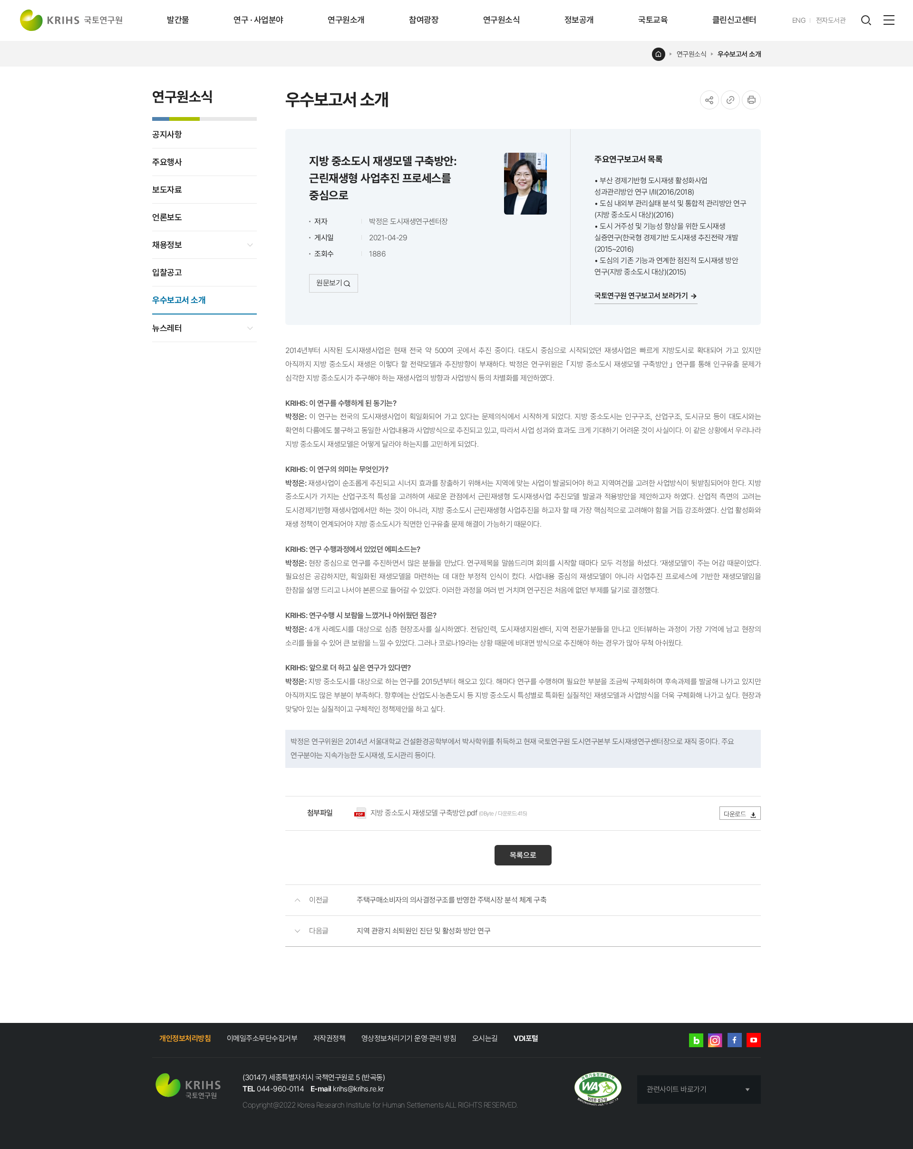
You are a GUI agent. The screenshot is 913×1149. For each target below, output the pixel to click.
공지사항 (167, 134)
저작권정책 (329, 1038)
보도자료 (167, 190)
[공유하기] (709, 99)
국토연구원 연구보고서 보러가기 (641, 295)
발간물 (178, 20)
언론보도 (167, 217)
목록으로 (523, 855)
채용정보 (167, 245)
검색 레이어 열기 (866, 20)
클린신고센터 (734, 20)
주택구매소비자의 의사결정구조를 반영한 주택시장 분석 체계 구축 (451, 899)
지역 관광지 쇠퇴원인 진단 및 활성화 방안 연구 (423, 930)
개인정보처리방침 (185, 1038)
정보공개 (579, 20)
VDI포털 (526, 1038)
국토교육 (653, 20)
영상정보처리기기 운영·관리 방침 (408, 1038)
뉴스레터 (167, 328)
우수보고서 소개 (739, 54)
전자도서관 (831, 20)
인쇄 (751, 99)
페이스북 (735, 1040)
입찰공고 (167, 272)
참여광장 (423, 20)
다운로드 (735, 814)
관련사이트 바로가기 (676, 1089)
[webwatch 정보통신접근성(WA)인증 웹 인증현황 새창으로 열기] (598, 1090)
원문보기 (329, 282)
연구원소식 (501, 20)
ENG (799, 20)
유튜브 (754, 1040)
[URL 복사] (730, 99)
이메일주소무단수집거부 (262, 1038)
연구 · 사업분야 (258, 20)
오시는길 (485, 1038)
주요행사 (167, 162)
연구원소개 (346, 20)
